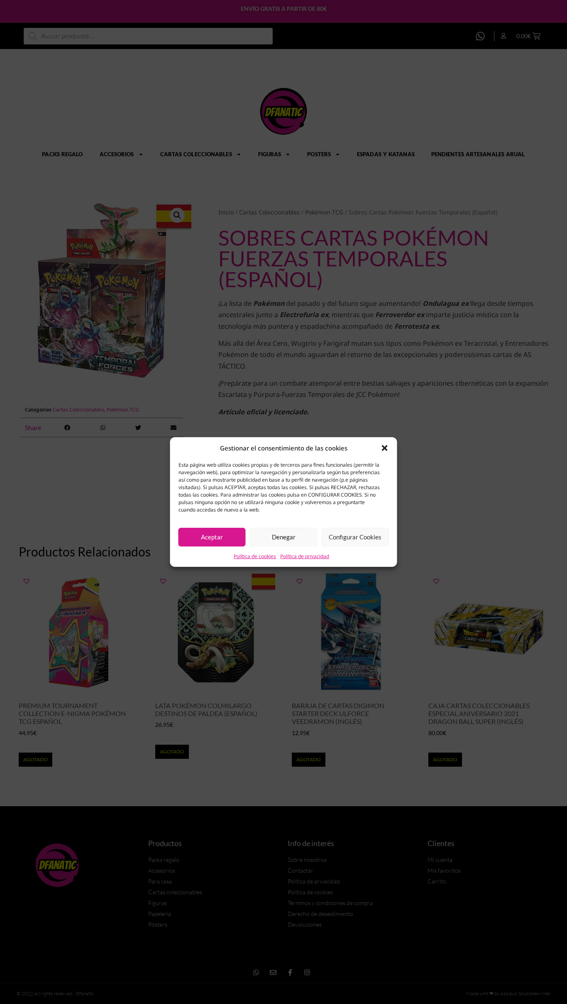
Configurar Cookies (355, 537)
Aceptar (212, 537)
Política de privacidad (304, 556)
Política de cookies (255, 556)
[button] (385, 448)
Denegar (284, 537)
